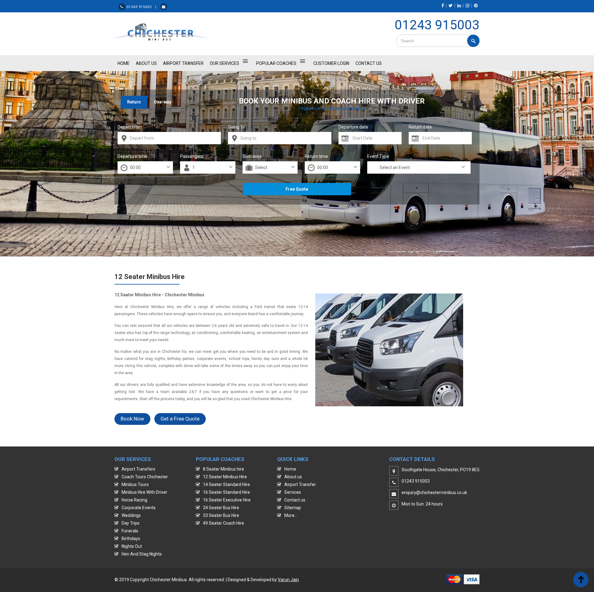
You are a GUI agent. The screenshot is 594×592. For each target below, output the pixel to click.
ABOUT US (146, 63)
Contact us (294, 499)
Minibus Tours (135, 484)
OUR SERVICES (224, 63)
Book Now (132, 419)
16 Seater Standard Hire (226, 492)
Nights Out (132, 546)
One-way (162, 101)
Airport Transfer (183, 63)
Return (134, 101)
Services (292, 492)
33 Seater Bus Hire (221, 515)
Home (290, 469)
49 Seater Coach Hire (223, 523)
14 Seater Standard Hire (226, 484)
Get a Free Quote (180, 419)
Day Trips (131, 523)
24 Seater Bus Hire (221, 507)
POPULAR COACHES (276, 63)
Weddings (131, 515)
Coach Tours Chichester (145, 476)
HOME (124, 63)
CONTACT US (368, 63)
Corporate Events (139, 507)
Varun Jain (288, 579)
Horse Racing (134, 499)
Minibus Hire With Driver (144, 492)
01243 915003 (437, 24)
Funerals (130, 530)
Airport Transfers (138, 469)
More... (290, 515)
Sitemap (292, 507)
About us (293, 476)
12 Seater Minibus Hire (225, 476)
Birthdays (131, 538)
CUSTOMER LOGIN (331, 63)
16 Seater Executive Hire (227, 499)
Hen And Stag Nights (142, 554)
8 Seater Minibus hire (223, 469)
